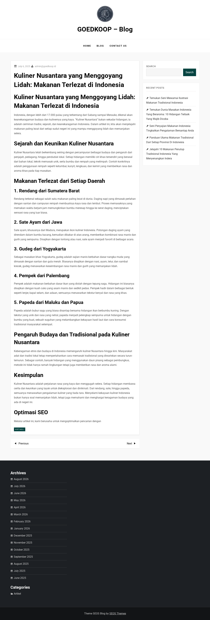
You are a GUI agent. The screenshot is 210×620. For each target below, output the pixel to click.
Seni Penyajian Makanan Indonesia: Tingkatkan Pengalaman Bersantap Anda (170, 128)
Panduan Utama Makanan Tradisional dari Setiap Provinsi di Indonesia (170, 140)
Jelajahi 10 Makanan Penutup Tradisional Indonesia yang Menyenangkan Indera (165, 154)
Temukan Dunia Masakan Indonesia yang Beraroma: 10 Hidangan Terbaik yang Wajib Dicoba (168, 114)
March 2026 (21, 514)
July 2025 (19, 570)
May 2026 (19, 500)
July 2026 (19, 486)
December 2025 (23, 535)
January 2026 (22, 528)
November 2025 (23, 542)
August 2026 (21, 479)
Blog (100, 45)
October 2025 (21, 549)
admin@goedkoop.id (45, 66)
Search (151, 66)
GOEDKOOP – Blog (105, 29)
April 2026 (20, 507)
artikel (19, 429)
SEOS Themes (117, 613)
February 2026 (22, 521)
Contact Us (118, 45)
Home (87, 45)
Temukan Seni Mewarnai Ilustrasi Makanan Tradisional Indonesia (167, 100)
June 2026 (20, 493)
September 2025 (23, 556)
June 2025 (20, 577)
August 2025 (21, 563)
